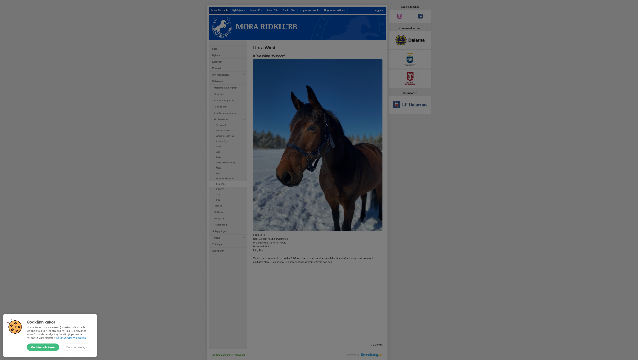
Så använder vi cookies (71, 338)
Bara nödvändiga (76, 347)
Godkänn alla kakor (43, 347)
